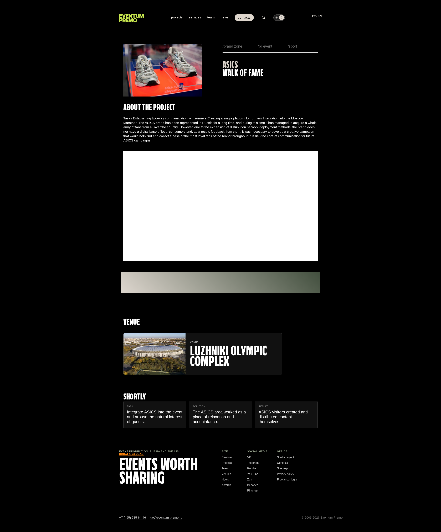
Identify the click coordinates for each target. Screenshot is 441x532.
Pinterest (252, 490)
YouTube (252, 474)
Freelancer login (287, 479)
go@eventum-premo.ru (166, 517)
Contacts (244, 17)
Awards (226, 485)
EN (320, 15)
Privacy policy (285, 474)
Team (211, 17)
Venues (226, 474)
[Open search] (263, 17)
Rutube (251, 468)
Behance (252, 485)
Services (195, 17)
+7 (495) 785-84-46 (132, 517)
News (225, 17)
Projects (177, 17)
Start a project (285, 457)
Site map (282, 468)
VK (249, 457)
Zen (249, 479)
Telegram (253, 462)
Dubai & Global (131, 454)
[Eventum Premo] (131, 18)
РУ (314, 15)
